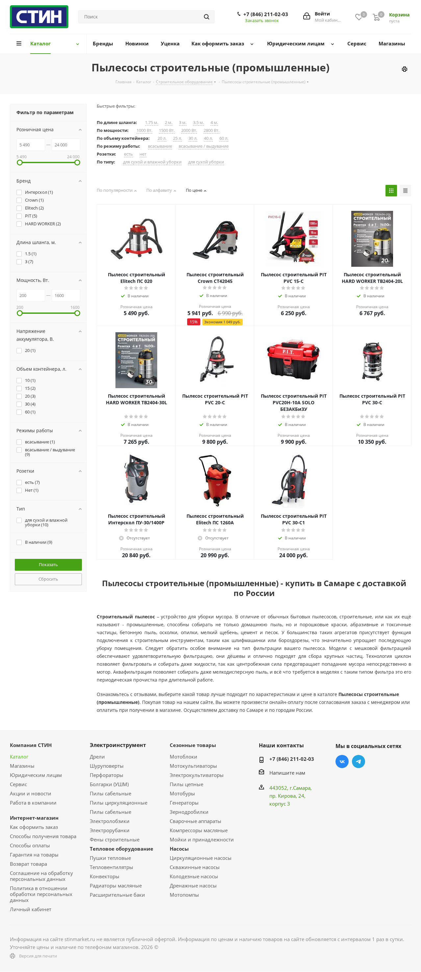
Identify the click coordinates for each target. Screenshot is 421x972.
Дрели (97, 756)
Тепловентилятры (111, 867)
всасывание (160, 146)
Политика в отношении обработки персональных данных (41, 894)
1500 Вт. (167, 130)
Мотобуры (182, 793)
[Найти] (206, 16)
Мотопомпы (184, 894)
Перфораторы (106, 775)
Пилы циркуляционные (118, 802)
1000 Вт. (144, 130)
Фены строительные (114, 839)
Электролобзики (110, 821)
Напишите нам (287, 772)
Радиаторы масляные (116, 885)
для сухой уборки (206, 162)
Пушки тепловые (110, 858)
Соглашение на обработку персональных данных (41, 876)
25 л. (177, 138)
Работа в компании (33, 802)
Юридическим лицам (36, 775)
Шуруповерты (107, 765)
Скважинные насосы (195, 867)
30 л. (192, 138)
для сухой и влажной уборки (152, 162)
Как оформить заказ (34, 827)
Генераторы (184, 802)
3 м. (182, 122)
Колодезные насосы (194, 876)
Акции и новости (30, 793)
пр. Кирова (282, 795)
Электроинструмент (118, 745)
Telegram (358, 761)
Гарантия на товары (34, 854)
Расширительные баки (117, 894)
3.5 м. (198, 122)
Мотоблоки (183, 756)
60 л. (223, 138)
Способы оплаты (30, 845)
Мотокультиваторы (193, 765)
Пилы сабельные (110, 793)
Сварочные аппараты (195, 821)
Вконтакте (342, 761)
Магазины (22, 765)
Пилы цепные (186, 784)
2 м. (168, 122)
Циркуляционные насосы (201, 858)
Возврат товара (28, 863)
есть (128, 154)
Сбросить (48, 579)
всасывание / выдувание (204, 146)
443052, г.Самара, (290, 788)
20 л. (162, 138)
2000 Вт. (189, 130)
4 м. (214, 122)
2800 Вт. (211, 130)
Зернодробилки (189, 812)
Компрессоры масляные (199, 830)
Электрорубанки (110, 830)
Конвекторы (104, 876)
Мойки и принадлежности (202, 839)
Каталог (19, 756)
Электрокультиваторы (197, 775)
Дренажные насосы (193, 885)
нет (142, 154)
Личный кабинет (30, 909)
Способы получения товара (43, 836)
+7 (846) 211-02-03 (265, 14)
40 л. (208, 138)
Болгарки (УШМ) (109, 784)
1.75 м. (151, 122)
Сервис (18, 784)
